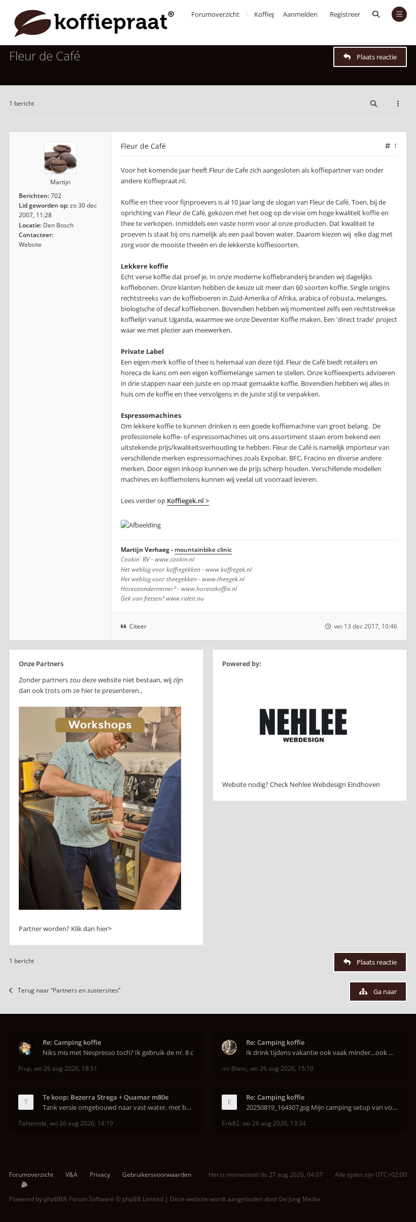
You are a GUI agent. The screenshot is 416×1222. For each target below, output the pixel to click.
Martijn (60, 182)
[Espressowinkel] (100, 907)
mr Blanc (234, 1068)
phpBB (53, 1199)
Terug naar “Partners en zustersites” (69, 990)
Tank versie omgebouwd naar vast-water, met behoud (118, 1107)
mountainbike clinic (203, 549)
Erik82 (230, 1123)
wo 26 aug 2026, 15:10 (282, 1068)
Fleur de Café (44, 55)
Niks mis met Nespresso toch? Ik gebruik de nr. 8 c (118, 1052)
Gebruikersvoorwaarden (156, 1174)
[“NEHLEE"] (303, 773)
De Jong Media (299, 1199)
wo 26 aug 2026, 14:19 (81, 1123)
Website (30, 244)
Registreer (345, 14)
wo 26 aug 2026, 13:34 (274, 1123)
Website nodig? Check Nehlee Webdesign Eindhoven (301, 784)
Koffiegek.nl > (188, 500)
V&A (71, 1174)
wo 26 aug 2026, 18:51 (65, 1068)
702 (56, 195)
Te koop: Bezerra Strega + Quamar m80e (105, 1097)
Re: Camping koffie (72, 1042)
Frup (24, 1068)
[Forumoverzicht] (94, 22)
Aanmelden (300, 14)
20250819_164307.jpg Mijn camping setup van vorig (322, 1107)
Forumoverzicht (31, 1174)
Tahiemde (32, 1123)
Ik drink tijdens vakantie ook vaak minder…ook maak (322, 1052)
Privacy (100, 1174)
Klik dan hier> (91, 928)
